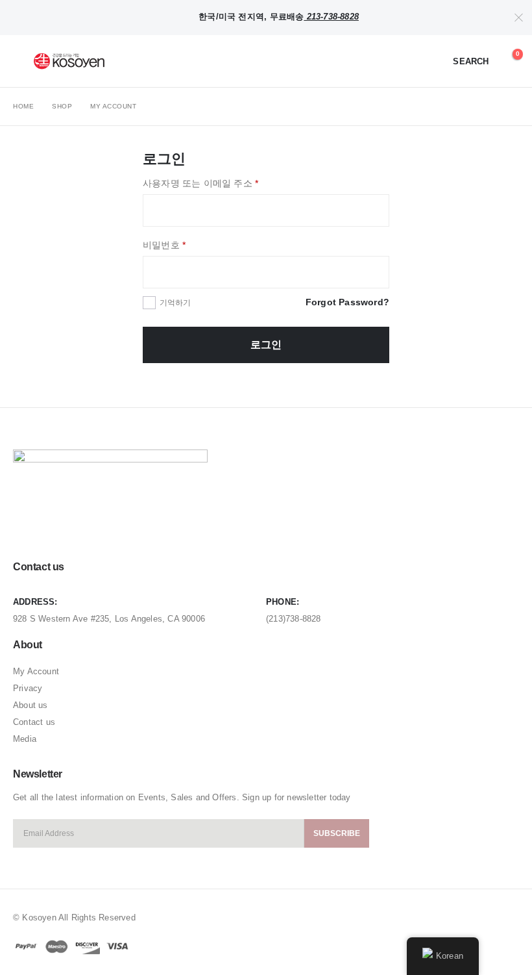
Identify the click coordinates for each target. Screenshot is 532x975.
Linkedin (73, 529)
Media (24, 739)
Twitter (48, 529)
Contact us (34, 722)
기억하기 (175, 302)
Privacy (27, 688)
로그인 (266, 344)
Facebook (24, 529)
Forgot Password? (347, 302)
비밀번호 (164, 245)
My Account (36, 671)
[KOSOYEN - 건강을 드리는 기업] (69, 61)
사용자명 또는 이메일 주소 (200, 183)
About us (30, 705)
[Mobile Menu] (22, 61)
